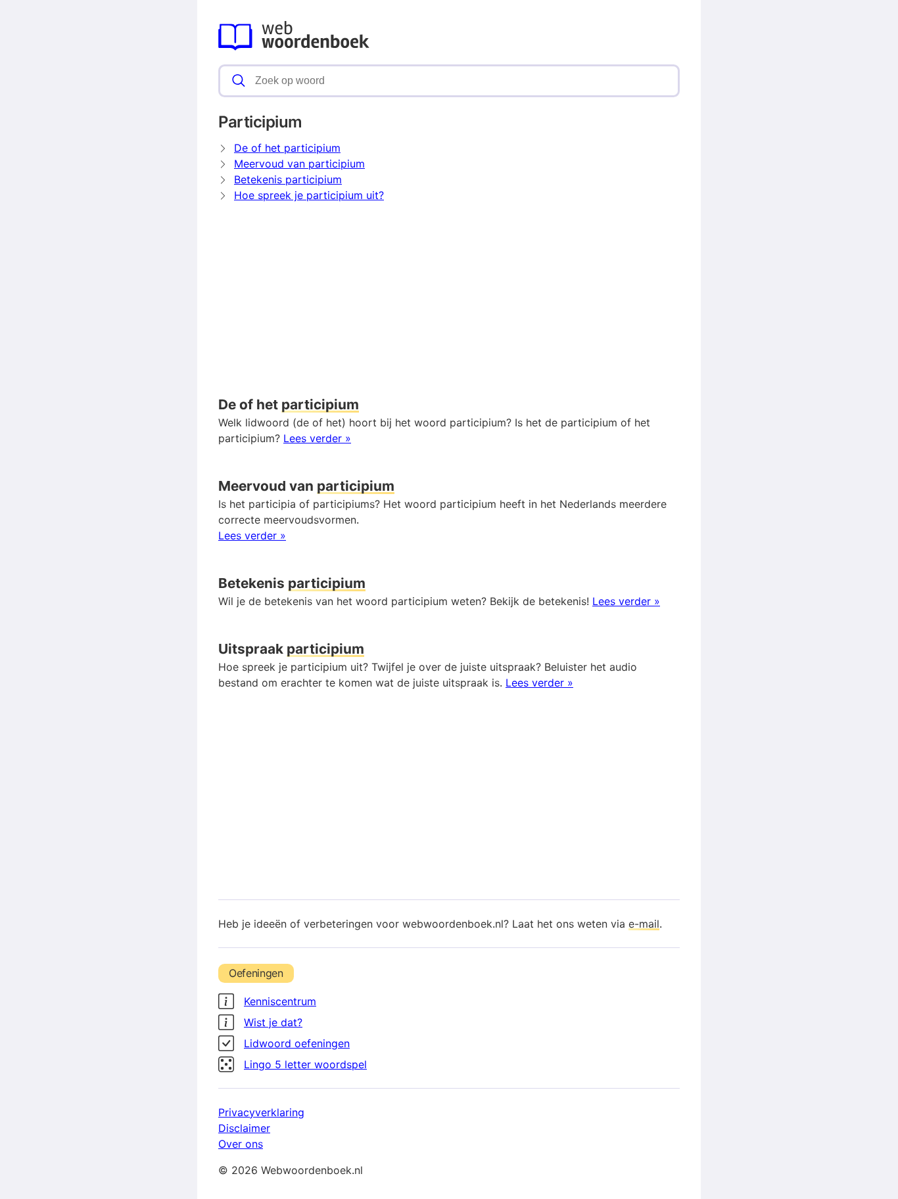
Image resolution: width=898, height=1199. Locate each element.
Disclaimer (244, 1128)
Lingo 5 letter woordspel (305, 1064)
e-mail (643, 923)
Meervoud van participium (299, 163)
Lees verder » (317, 438)
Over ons (240, 1143)
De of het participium (287, 147)
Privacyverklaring (261, 1112)
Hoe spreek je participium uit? (309, 195)
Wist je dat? (273, 1022)
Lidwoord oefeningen (297, 1043)
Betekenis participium (288, 179)
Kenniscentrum (280, 1001)
